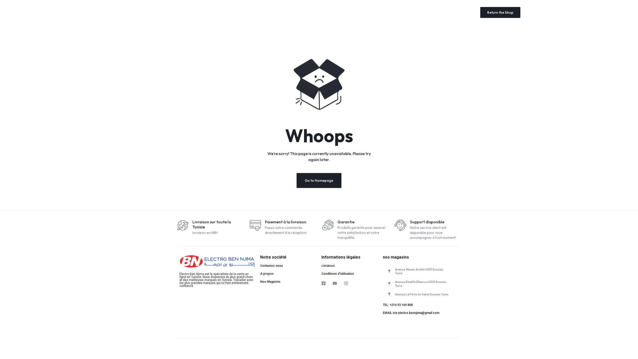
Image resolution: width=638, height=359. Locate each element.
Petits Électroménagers (276, 12)
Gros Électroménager (200, 12)
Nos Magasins (270, 281)
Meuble (397, 12)
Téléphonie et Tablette (320, 12)
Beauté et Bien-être (458, 12)
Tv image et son (237, 12)
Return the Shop (500, 12)
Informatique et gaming (364, 12)
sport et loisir (423, 12)
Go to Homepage (319, 180)
